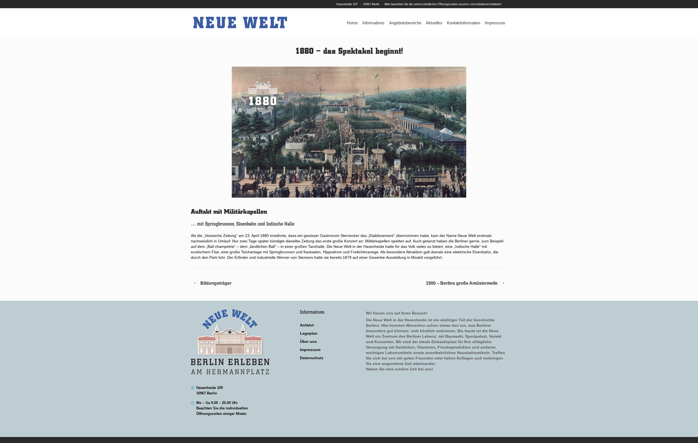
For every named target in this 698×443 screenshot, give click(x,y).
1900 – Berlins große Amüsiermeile (462, 283)
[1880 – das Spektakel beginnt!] (349, 132)
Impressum (310, 349)
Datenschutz (311, 358)
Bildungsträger (215, 283)
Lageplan (308, 333)
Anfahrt (307, 325)
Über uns (308, 341)
